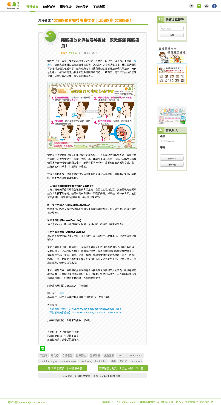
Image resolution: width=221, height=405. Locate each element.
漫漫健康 (44, 20)
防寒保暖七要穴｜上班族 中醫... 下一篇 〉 (123, 368)
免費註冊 (172, 164)
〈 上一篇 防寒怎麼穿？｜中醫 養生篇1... (62, 368)
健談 (61, 293)
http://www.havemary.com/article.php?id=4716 (96, 312)
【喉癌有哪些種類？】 (59, 308)
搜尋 (172, 35)
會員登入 (172, 158)
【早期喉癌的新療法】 (59, 312)
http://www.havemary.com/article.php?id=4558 (96, 308)
